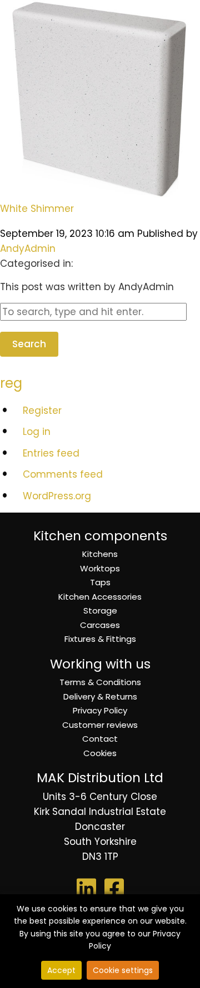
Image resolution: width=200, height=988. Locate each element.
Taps (100, 582)
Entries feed (51, 453)
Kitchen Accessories (100, 596)
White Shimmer (37, 208)
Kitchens (100, 554)
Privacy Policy (100, 710)
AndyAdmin (28, 248)
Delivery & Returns (100, 696)
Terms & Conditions (100, 682)
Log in (37, 431)
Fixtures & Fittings (100, 639)
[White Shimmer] (100, 192)
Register (42, 410)
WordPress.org (57, 496)
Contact (100, 738)
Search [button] (29, 344)
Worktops (100, 568)
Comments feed (63, 474)
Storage (100, 610)
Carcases (100, 625)
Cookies (100, 753)
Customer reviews (100, 725)
